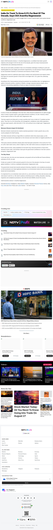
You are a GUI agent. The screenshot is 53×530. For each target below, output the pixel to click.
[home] (8, 1)
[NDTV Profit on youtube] (31, 498)
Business (8, 183)
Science (20, 458)
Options (36, 443)
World (3, 456)
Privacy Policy (28, 525)
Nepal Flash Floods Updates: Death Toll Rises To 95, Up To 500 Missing (45, 414)
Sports (36, 456)
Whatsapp (4, 470)
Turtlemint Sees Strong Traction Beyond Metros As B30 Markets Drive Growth (10, 380)
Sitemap (33, 525)
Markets (4, 451)
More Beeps (26, 333)
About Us (17, 525)
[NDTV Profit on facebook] (18, 498)
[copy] (51, 24)
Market (22, 183)
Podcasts (37, 468)
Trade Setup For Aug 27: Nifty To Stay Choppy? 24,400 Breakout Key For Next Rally (6, 415)
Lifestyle (4, 458)
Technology (21, 456)
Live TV (3, 443)
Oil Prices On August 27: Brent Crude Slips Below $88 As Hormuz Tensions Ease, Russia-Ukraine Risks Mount (6, 401)
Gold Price (4, 460)
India (36, 453)
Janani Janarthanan (8, 22)
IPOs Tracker (5, 445)
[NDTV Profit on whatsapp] (34, 498)
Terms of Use (22, 525)
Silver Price (21, 460)
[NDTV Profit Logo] (26, 429)
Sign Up (26, 482)
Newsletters (5, 468)
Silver (10, 185)
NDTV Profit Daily (28, 351)
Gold (5, 185)
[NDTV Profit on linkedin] (27, 498)
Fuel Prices (37, 460)
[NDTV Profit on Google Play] (21, 519)
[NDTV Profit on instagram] (24, 498)
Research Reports (6, 453)
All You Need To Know (7, 351)
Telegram (20, 468)
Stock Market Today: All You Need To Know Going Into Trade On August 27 (26, 411)
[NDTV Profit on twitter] (21, 498)
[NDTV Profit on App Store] (31, 519)
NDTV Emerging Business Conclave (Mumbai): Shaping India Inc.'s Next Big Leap (32, 380)
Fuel (2, 185)
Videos (36, 458)
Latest (19, 185)
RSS (36, 525)
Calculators (4, 462)
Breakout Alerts (38, 441)
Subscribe (5, 355)
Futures (20, 443)
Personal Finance (38, 183)
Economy (16, 22)
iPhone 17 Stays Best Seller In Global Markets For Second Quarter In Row (46, 400)
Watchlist (20, 441)
